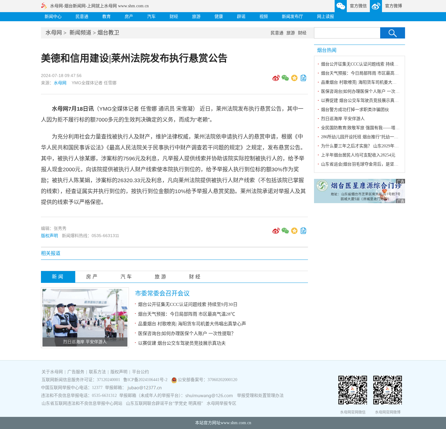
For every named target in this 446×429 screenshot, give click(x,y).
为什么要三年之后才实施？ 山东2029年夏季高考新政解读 (374, 146)
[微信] (285, 80)
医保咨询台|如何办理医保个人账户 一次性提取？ (187, 333)
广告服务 (75, 372)
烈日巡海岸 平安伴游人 (85, 342)
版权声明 (49, 235)
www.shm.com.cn (236, 423)
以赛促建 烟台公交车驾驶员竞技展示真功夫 (182, 343)
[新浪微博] (276, 80)
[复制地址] (303, 80)
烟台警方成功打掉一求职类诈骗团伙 (355, 109)
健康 (219, 16)
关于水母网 (53, 372)
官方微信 (358, 6)
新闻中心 (53, 16)
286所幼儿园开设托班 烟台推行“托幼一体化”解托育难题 (373, 137)
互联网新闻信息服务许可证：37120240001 (81, 379)
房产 (129, 16)
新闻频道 (80, 33)
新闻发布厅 (292, 16)
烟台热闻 (326, 50)
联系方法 (97, 372)
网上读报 (325, 16)
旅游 (196, 16)
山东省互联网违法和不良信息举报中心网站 (82, 403)
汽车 (151, 16)
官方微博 (393, 6)
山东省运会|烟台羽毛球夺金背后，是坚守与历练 (366, 164)
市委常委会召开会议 (162, 293)
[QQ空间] (294, 80)
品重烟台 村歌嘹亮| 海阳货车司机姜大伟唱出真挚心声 (192, 323)
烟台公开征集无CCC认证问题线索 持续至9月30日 (188, 304)
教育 (106, 16)
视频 (263, 16)
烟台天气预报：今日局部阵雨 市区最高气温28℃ (186, 314)
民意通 (82, 16)
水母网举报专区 (221, 403)
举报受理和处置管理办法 (260, 395)
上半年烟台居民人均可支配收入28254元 (358, 155)
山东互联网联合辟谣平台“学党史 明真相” (164, 403)
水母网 (54, 33)
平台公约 (140, 372)
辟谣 (241, 16)
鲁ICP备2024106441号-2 (146, 379)
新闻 (58, 276)
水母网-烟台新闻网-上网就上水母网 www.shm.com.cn (99, 6)
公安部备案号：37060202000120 (207, 379)
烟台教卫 (108, 33)
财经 (174, 16)
